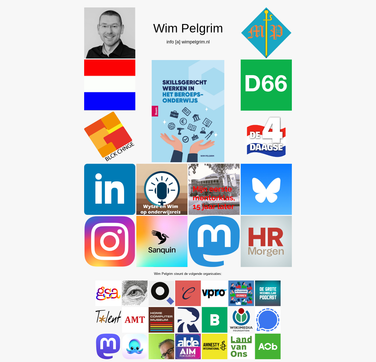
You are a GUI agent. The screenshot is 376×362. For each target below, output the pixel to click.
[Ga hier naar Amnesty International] (214, 358)
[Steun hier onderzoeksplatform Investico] (161, 304)
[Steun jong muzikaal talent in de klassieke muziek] (108, 331)
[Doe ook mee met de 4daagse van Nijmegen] (266, 161)
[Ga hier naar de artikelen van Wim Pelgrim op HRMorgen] (266, 265)
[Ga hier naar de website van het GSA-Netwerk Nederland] (108, 304)
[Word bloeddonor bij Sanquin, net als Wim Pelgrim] (161, 265)
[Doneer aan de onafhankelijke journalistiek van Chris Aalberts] (161, 358)
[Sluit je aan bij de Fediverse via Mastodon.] (108, 358)
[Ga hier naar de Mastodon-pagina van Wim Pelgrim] (214, 265)
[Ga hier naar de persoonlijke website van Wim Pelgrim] (109, 57)
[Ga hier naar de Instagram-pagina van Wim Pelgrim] (109, 265)
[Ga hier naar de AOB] (268, 358)
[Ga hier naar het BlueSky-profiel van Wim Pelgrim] (266, 213)
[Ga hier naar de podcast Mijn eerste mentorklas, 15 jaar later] (214, 213)
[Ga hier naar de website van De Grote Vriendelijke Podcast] (268, 304)
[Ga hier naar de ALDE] (188, 358)
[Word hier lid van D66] (266, 109)
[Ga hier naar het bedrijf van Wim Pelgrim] (266, 57)
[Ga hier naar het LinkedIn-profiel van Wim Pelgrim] (109, 213)
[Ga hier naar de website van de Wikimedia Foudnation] (241, 331)
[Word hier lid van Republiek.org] (188, 331)
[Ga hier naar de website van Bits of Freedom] (214, 331)
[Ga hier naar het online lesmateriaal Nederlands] (109, 109)
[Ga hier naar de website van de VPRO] (214, 304)
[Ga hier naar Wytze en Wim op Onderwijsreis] (161, 213)
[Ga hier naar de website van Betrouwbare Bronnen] (241, 304)
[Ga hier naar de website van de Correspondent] (188, 304)
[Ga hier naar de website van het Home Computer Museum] (161, 331)
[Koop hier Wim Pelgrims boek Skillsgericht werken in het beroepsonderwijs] (188, 161)
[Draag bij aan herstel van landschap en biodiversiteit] (241, 358)
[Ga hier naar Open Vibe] (135, 358)
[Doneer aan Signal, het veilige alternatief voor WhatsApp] (268, 331)
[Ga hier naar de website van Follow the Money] (135, 304)
